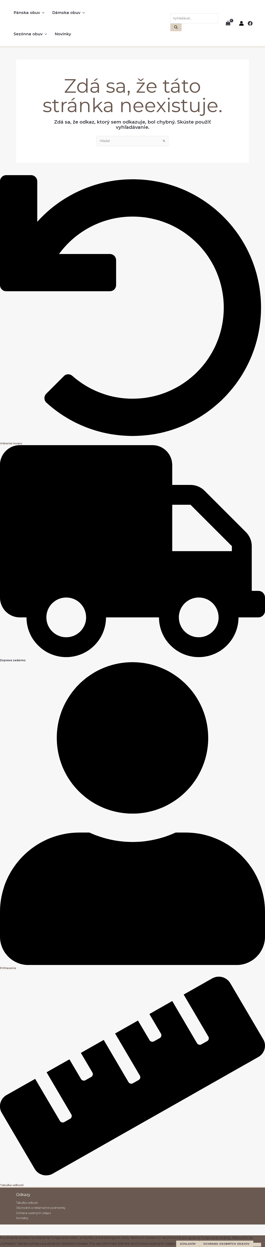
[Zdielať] (21, 1228)
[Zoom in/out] (4, 1228)
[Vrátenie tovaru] (132, 439)
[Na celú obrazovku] (12, 1228)
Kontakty (22, 1218)
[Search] (176, 27)
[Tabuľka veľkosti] (132, 1181)
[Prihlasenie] (132, 964)
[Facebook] (250, 23)
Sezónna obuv (28, 34)
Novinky (63, 34)
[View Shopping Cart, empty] (228, 23)
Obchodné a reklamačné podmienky (41, 1208)
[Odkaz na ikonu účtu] (241, 23)
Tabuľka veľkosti (12, 1185)
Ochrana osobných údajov (33, 1213)
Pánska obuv (27, 12)
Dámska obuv (66, 12)
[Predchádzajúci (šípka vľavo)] (4, 1233)
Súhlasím (188, 1243)
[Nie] (257, 1245)
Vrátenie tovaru (11, 443)
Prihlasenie (8, 968)
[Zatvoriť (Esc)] (29, 1228)
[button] (42, 12)
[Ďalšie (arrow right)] (12, 1233)
